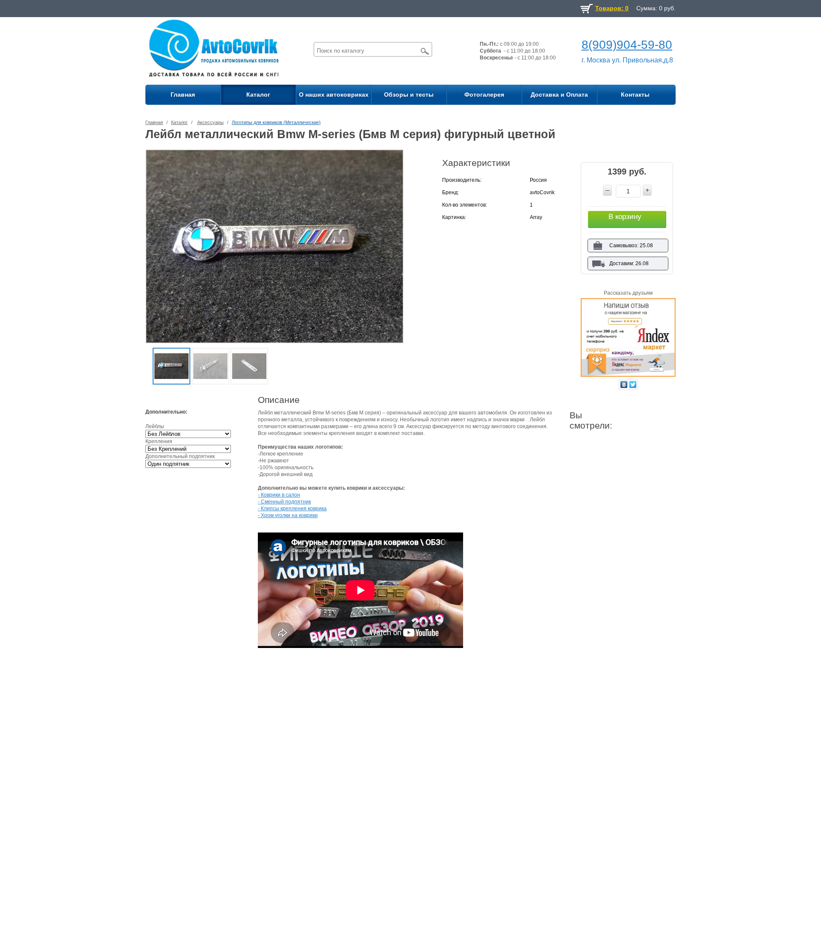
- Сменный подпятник (284, 502)
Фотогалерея (484, 94)
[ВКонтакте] (624, 384)
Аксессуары (210, 122)
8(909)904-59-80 (627, 44)
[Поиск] (425, 51)
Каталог (258, 94)
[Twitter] (633, 384)
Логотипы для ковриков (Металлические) (276, 122)
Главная (183, 94)
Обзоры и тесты (409, 94)
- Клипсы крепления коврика (292, 509)
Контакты (635, 94)
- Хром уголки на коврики (288, 515)
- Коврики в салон (279, 495)
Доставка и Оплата (559, 94)
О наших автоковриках (334, 94)
